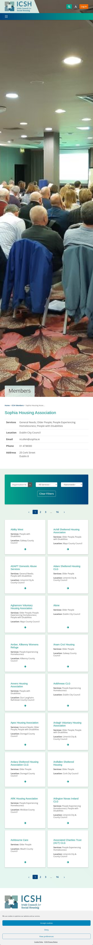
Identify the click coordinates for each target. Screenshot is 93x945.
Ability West (17, 529)
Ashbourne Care (19, 840)
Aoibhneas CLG (61, 683)
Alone (56, 605)
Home (7, 405)
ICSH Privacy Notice (51, 942)
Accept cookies (46, 923)
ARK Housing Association (24, 798)
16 (57, 512)
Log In (84, 6)
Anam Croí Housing (63, 644)
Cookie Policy (38, 942)
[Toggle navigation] (6, 16)
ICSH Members (18, 405)
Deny (46, 930)
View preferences (46, 936)
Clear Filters (46, 493)
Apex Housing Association (24, 722)
